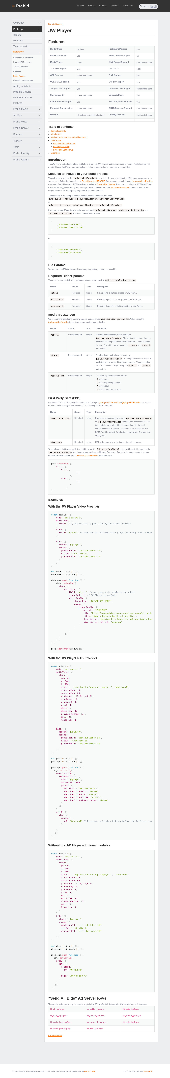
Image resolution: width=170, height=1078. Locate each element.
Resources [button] (128, 6)
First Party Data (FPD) (63, 150)
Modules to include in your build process (68, 137)
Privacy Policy (148, 1071)
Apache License (89, 1071)
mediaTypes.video (61, 147)
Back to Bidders (55, 24)
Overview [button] (80, 6)
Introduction (56, 134)
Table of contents (58, 131)
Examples (55, 153)
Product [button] (91, 6)
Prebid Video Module (106, 184)
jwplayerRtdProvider (120, 187)
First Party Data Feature (87, 455)
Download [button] (114, 6)
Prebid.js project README (93, 181)
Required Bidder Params (64, 143)
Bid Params (56, 140)
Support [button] (102, 6)
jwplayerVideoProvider (143, 181)
